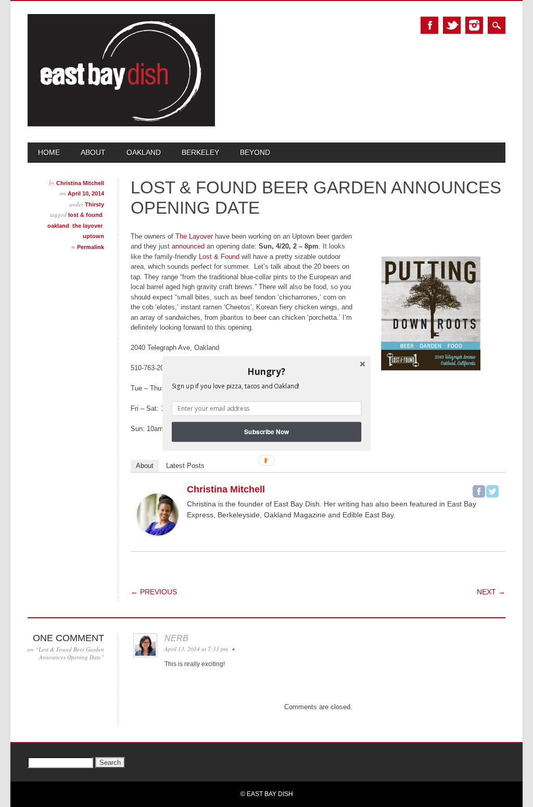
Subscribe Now (266, 431)
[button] (266, 371)
